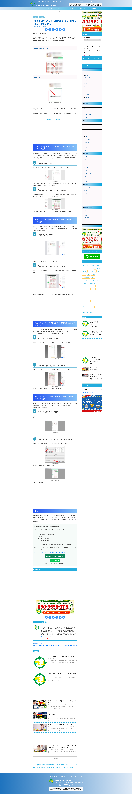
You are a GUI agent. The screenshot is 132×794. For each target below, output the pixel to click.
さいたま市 (87, 213)
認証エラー (91, 309)
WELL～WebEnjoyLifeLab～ (46, 5)
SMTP (84, 274)
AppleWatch (87, 142)
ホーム (38, 8)
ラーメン (85, 223)
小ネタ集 (85, 83)
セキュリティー (87, 89)
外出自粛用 (86, 179)
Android (86, 128)
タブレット (86, 131)
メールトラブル (86, 301)
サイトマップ (82, 8)
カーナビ (85, 117)
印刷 (69, 645)
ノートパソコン (93, 295)
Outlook (84, 271)
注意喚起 (85, 193)
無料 (96, 307)
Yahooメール (92, 283)
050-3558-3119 (85, 2)
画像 (71, 645)
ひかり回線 (87, 97)
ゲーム (85, 164)
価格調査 (85, 170)
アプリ (85, 133)
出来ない (65, 645)
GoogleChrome (41, 645)
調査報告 (85, 190)
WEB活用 (86, 153)
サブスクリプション (88, 167)
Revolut (98, 271)
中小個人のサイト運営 (88, 187)
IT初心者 (98, 268)
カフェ (85, 220)
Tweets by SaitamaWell (88, 392)
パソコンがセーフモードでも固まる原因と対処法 (60, 725)
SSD (84, 100)
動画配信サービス (87, 173)
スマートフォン (87, 123)
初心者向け (85, 307)
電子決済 (85, 147)
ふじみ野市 (87, 215)
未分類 (85, 226)
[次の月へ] (99, 38)
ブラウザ (61, 645)
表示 (61, 119)
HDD (83, 265)
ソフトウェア (86, 106)
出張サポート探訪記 (88, 207)
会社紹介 (85, 204)
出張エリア (60, 8)
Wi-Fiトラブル (86, 280)
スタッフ (85, 196)
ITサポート (85, 268)
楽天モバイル (86, 145)
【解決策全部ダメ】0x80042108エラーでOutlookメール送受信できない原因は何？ (56, 767)
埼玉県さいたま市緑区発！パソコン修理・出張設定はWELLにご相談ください (69, 782)
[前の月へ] (94, 38)
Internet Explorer (48, 645)
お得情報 (85, 181)
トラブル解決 (85, 295)
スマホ (84, 292)
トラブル (85, 80)
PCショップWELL (91, 271)
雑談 (84, 201)
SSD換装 (93, 274)
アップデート (92, 286)
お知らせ (85, 198)
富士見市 (87, 217)
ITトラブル (91, 268)
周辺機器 (86, 103)
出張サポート (49, 8)
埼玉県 (85, 210)
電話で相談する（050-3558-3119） (55, 556)
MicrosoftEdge (56, 645)
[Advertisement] (55, 133)
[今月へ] (97, 38)
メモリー (85, 111)
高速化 (91, 312)
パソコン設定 (91, 298)
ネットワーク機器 (87, 114)
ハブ (84, 162)
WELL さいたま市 (86, 277)
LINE (86, 136)
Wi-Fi (85, 86)
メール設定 (93, 301)
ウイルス (93, 289)
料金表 (71, 8)
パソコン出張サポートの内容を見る (42, 552)
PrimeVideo (86, 176)
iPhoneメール (98, 265)
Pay (85, 150)
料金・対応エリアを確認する (58, 552)
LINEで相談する (55, 560)
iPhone (86, 126)
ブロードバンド (87, 94)
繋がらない (85, 309)
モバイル (86, 120)
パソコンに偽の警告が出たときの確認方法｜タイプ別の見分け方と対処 (96, 332)
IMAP (88, 265)
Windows (36, 643)
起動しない (98, 309)
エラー (98, 289)
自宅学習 (85, 156)
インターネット (86, 289)
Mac (84, 91)
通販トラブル (85, 312)
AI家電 (85, 159)
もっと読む (55, 758)
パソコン (86, 70)
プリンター (41, 643)
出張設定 (92, 304)
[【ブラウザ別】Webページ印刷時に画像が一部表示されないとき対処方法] (56, 29)
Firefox (35, 645)
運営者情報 (93, 8)
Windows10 (87, 77)
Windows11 (87, 75)
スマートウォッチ (87, 139)
